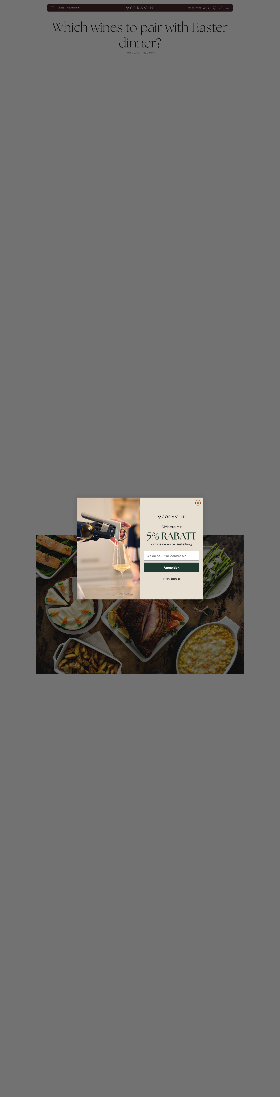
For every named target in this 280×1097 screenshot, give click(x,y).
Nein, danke (171, 578)
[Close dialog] (198, 502)
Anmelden (172, 567)
